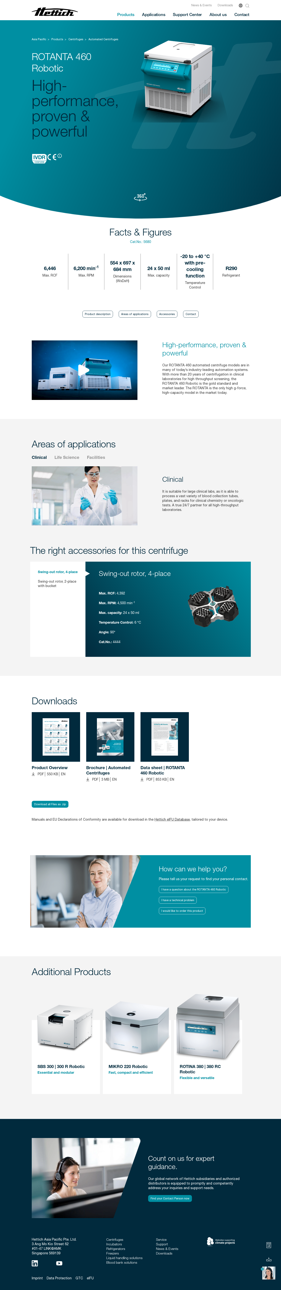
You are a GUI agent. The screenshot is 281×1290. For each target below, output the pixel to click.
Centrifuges (75, 39)
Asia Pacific (39, 39)
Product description (97, 314)
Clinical (39, 458)
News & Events (201, 5)
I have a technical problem (177, 900)
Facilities (96, 458)
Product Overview (50, 768)
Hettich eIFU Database (172, 819)
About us (218, 14)
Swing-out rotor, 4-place (58, 572)
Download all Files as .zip (50, 804)
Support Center (187, 14)
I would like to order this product (182, 910)
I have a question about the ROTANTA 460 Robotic (193, 889)
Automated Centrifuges (103, 39)
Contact (241, 14)
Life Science (66, 458)
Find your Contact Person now (170, 1198)
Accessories (167, 314)
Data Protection (59, 1278)
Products (125, 14)
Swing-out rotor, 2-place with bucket (57, 583)
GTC (79, 1278)
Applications (153, 14)
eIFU (90, 1278)
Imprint (37, 1278)
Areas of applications (135, 314)
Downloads (225, 5)
